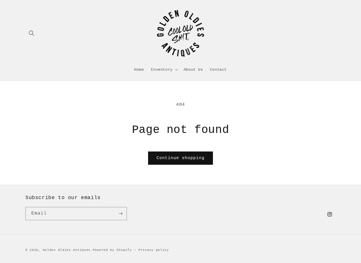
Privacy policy (153, 250)
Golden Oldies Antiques (67, 250)
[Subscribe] (120, 213)
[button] (31, 33)
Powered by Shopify (112, 250)
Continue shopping (180, 158)
